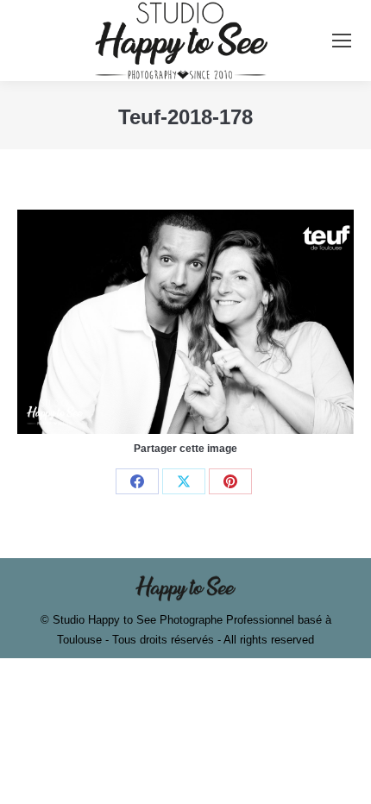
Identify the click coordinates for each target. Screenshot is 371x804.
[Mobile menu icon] (342, 40)
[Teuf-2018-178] (185, 322)
